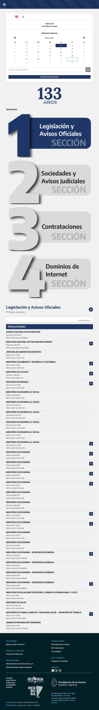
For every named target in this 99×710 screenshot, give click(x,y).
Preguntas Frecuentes (59, 661)
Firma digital (56, 651)
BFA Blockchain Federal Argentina (19, 667)
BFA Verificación (57, 648)
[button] (84, 320)
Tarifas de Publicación (14, 654)
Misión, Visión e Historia (15, 644)
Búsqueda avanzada (49, 77)
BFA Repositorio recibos (60, 644)
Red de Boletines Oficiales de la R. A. (20, 664)
